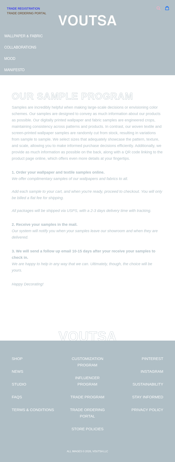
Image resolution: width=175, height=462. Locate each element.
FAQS (17, 397)
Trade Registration (23, 8)
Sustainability (148, 384)
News (17, 371)
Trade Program (87, 397)
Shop (17, 358)
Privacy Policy (147, 409)
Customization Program (87, 361)
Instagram (152, 371)
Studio (19, 384)
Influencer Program (87, 381)
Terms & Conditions (33, 409)
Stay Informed (147, 397)
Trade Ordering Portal (26, 13)
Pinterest (152, 358)
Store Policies (87, 429)
